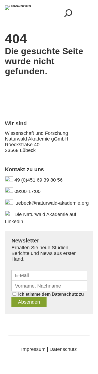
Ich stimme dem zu (51, 294)
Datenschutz (65, 294)
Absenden (29, 302)
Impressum (33, 349)
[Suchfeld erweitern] (68, 13)
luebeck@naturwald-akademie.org (51, 203)
